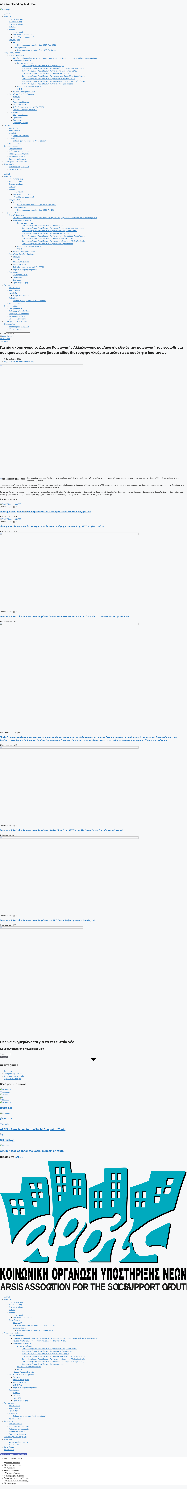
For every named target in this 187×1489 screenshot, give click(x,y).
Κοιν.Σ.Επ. (17, 99)
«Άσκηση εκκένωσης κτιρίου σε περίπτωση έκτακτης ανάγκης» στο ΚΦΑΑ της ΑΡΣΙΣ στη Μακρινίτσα (52, 526)
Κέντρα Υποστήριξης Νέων (24, 92)
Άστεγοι (16, 97)
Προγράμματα (14, 40)
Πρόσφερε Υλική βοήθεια (19, 151)
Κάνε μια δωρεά (15, 149)
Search (3, 333)
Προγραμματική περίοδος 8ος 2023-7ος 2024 (36, 50)
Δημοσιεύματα (15, 143)
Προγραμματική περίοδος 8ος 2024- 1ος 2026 (36, 45)
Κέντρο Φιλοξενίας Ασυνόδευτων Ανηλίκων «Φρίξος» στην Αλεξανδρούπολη (53, 81)
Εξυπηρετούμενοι (20, 115)
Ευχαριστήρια (9, 361)
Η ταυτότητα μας (16, 19)
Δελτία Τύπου (14, 128)
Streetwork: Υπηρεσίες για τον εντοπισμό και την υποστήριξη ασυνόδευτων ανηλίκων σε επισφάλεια (55, 58)
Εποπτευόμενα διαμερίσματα (29, 86)
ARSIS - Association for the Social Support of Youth (32, 1129)
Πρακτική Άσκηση (20, 123)
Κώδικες (12, 27)
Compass (17, 120)
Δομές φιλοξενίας (24, 1346)
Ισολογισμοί (18, 32)
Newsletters (13, 133)
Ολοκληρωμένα (19, 47)
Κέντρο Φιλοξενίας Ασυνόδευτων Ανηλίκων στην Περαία (45, 73)
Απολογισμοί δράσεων (22, 34)
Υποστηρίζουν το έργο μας (15, 161)
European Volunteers (17, 159)
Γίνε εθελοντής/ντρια (17, 156)
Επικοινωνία (9, 1450)
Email (2, 1054)
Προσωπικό (18, 117)
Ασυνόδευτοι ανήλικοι (22, 60)
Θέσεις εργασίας (16, 169)
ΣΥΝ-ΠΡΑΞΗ (18, 1385)
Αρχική (7, 14)
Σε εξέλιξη (17, 42)
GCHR (19, 89)
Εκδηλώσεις (14, 138)
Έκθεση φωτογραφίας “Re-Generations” (29, 141)
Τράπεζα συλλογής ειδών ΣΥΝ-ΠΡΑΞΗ (28, 107)
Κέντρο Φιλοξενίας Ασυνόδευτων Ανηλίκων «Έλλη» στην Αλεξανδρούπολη (53, 68)
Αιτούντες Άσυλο (20, 104)
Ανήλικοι (16, 1393)
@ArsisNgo (7, 1140)
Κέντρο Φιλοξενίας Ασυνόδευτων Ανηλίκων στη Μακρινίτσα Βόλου (49, 71)
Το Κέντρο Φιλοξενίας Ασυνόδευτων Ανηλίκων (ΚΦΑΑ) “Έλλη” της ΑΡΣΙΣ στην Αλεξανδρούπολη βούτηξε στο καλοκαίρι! (61, 830)
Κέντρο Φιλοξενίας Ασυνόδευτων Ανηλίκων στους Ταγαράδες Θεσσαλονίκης (53, 76)
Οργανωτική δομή (16, 24)
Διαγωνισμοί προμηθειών (19, 167)
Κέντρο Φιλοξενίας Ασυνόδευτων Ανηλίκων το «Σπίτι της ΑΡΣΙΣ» (48, 79)
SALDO (19, 1157)
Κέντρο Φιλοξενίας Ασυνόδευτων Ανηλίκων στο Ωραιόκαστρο (47, 84)
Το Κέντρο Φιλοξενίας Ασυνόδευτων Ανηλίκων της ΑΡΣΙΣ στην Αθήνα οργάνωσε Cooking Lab (47, 920)
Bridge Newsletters (21, 136)
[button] (13, 1454)
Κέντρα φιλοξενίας (25, 63)
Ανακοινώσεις (14, 130)
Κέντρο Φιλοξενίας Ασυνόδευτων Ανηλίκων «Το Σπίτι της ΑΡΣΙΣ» (40, 1341)
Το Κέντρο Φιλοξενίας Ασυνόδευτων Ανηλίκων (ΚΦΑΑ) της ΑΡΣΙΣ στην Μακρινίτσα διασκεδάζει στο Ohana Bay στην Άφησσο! (64, 616)
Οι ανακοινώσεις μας (25, 361)
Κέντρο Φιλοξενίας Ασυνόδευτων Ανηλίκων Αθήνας (43, 66)
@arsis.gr (6, 1107)
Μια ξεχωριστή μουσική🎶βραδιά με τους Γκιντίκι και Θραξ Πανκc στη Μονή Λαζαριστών (45, 511)
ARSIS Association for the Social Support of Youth (32, 1150)
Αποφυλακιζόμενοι (21, 102)
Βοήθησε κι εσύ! (11, 146)
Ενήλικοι (16, 1395)
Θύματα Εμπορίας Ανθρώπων (25, 110)
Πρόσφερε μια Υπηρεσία (19, 154)
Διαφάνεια (13, 29)
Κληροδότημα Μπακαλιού (23, 37)
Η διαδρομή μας (15, 22)
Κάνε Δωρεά (9, 1447)
